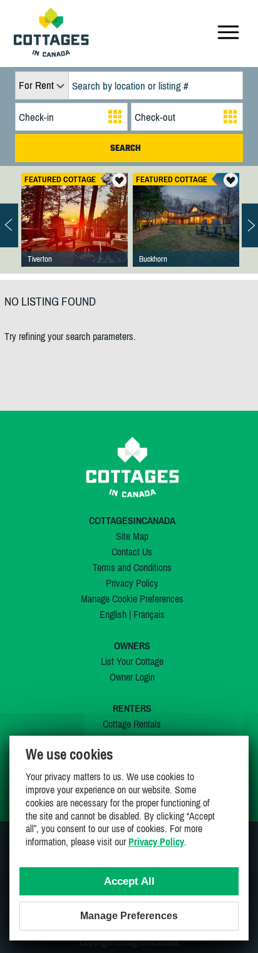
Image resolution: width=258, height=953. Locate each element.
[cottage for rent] (51, 53)
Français (149, 614)
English (113, 614)
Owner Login (132, 677)
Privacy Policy (132, 583)
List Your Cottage (132, 661)
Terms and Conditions (132, 567)
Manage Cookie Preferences (132, 598)
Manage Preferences (129, 915)
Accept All (129, 881)
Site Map (132, 536)
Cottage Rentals (132, 723)
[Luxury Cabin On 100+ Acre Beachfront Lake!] (186, 232)
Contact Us (131, 551)
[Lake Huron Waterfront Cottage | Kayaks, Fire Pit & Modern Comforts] (74, 232)
